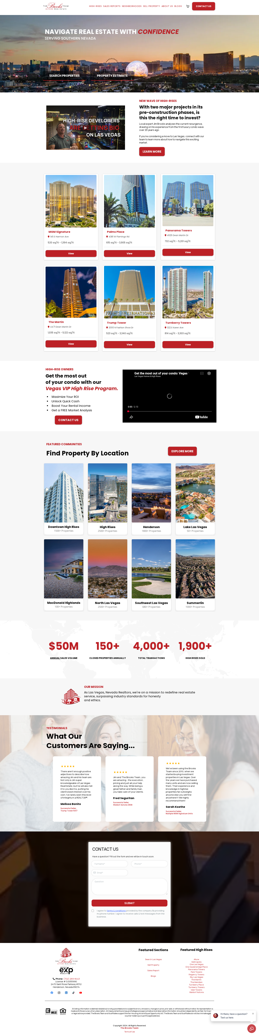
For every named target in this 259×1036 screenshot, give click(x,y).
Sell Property (153, 965)
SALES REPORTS (112, 6)
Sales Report (153, 970)
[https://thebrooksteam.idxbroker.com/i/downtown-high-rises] (63, 493)
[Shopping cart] (187, 6)
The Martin (196, 979)
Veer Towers (196, 989)
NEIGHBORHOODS (132, 6)
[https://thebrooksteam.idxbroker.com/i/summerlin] (195, 568)
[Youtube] (80, 992)
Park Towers (196, 972)
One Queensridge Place (196, 966)
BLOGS (178, 6)
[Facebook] (51, 992)
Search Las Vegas (153, 959)
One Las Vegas (196, 964)
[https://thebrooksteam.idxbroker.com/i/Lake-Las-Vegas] (195, 493)
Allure (196, 959)
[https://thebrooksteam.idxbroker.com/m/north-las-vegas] (107, 568)
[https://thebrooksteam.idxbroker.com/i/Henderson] (151, 493)
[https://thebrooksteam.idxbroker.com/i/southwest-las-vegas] (151, 568)
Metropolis (196, 962)
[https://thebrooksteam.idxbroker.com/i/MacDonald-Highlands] (63, 568)
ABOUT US (167, 6)
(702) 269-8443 (72, 978)
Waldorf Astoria (196, 992)
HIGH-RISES (95, 6)
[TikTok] (73, 992)
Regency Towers (196, 974)
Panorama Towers (196, 969)
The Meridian (196, 982)
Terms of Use (129, 1031)
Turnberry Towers (196, 987)
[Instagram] (59, 992)
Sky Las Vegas (196, 977)
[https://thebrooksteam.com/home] (56, 6)
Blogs (153, 976)
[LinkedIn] (66, 992)
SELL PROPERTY (151, 6)
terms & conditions (116, 910)
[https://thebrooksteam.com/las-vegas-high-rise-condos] (107, 493)
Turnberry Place (196, 984)
